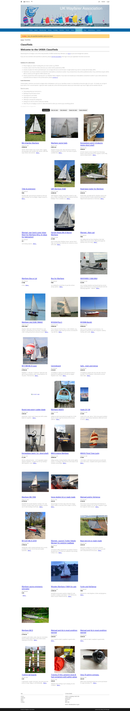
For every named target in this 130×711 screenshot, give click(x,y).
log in (69, 53)
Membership (42, 30)
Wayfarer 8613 (27, 630)
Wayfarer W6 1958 (29, 497)
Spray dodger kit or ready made (63, 497)
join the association (56, 56)
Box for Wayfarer (57, 278)
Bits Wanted (63, 110)
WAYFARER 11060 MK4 (88, 278)
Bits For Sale (54, 110)
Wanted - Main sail (87, 232)
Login (108, 1)
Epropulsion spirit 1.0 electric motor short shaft (91, 144)
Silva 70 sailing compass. (89, 675)
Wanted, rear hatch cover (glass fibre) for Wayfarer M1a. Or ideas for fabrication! (34, 234)
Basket (103, 1)
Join (99, 1)
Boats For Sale (73, 110)
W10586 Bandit (86, 322)
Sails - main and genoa (89, 366)
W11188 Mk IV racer (29, 366)
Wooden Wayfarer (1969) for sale (63, 586)
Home (30, 30)
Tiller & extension (28, 189)
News (72, 30)
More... (38, 153)
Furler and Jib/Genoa (88, 586)
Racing (49, 30)
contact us (55, 77)
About (36, 30)
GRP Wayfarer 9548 (58, 189)
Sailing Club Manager (105, 709)
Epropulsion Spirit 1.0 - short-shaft (35, 453)
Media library (91, 30)
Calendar (61, 30)
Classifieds (79, 30)
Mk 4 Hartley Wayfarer (30, 143)
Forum (67, 30)
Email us (28, 1)
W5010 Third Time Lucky (89, 453)
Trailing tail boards (29, 675)
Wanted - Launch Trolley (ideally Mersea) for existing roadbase (63, 542)
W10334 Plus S (56, 322)
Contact (99, 30)
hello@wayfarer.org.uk (74, 704)
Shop (85, 30)
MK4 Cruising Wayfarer (60, 453)
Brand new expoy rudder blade (33, 409)
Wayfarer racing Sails (59, 143)
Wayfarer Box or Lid (29, 278)
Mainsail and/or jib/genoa (90, 497)
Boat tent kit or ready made (91, 541)
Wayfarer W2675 (57, 409)
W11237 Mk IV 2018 (29, 541)
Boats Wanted (83, 110)
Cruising (55, 30)
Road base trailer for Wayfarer (92, 189)
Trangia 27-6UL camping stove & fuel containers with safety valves (64, 676)
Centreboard (56, 366)
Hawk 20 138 (85, 409)
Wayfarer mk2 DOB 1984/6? (32, 322)
